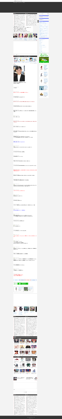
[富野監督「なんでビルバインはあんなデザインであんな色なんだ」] (28, 341)
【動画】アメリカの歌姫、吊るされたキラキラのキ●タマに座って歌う (20, 30)
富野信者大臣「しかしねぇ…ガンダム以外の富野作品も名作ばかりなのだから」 (16, 344)
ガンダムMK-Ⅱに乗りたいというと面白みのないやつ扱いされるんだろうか (33, 362)
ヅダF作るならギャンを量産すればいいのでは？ (22, 367)
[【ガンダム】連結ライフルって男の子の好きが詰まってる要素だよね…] (28, 359)
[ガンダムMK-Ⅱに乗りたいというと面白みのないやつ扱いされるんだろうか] (34, 359)
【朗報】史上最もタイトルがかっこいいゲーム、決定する (19, 26)
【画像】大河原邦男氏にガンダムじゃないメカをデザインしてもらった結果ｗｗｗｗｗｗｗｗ (28, 355)
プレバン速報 (40, 51)
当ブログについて (20, 2)
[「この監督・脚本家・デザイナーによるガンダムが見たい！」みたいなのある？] (22, 359)
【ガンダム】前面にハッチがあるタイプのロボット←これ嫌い (28, 373)
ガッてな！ (40, 44)
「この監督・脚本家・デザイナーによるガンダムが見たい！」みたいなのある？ (22, 362)
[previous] (14, 37)
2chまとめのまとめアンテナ (42, 39)
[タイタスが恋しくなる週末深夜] (34, 365)
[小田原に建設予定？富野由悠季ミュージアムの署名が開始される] (22, 346)
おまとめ (40, 43)
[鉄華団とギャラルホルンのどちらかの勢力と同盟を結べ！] (16, 370)
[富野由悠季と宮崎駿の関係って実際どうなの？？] (22, 341)
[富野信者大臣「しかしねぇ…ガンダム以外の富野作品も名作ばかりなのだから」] (16, 341)
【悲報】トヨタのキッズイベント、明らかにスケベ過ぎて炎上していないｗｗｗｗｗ (22, 31)
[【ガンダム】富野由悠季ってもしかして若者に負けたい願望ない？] (34, 280)
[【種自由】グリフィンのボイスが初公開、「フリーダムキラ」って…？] (34, 346)
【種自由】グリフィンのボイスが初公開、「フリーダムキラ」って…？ (33, 349)
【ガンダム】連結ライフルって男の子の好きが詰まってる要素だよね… (28, 362)
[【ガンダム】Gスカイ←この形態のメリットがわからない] (16, 359)
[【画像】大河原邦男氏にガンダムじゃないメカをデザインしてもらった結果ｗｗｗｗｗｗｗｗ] (28, 352)
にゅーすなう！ (40, 48)
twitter (24, 2)
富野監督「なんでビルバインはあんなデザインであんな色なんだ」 (28, 343)
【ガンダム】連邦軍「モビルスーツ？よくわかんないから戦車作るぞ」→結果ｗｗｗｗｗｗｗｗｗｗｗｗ (16, 368)
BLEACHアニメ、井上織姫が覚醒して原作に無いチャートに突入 (20, 29)
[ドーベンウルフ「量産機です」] (28, 365)
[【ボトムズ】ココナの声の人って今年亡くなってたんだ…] (34, 341)
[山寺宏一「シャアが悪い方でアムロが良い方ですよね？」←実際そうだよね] (22, 352)
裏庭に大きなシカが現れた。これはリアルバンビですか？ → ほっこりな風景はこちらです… (22, 27)
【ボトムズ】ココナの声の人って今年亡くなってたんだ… (33, 343)
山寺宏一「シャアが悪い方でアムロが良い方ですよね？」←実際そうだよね (22, 355)
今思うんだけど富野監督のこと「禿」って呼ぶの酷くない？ (33, 355)
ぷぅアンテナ (40, 50)
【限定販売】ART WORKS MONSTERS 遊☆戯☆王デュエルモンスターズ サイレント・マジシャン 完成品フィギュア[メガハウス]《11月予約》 (46, 87)
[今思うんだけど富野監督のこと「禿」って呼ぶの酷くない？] (34, 352)
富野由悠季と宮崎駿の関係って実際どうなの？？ (22, 343)
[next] (36, 37)
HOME (15, 2)
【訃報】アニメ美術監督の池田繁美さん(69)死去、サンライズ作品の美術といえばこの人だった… (28, 349)
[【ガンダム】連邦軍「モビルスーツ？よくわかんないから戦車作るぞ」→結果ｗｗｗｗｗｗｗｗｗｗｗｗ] (16, 365)
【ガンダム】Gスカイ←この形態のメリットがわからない (16, 362)
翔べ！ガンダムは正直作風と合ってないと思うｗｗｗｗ (22, 373)
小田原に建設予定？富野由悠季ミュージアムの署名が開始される (22, 349)
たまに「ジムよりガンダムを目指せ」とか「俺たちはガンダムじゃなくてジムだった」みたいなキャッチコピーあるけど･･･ (33, 374)
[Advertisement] (31, 8)
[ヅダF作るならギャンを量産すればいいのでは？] (22, 365)
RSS (17, 2)
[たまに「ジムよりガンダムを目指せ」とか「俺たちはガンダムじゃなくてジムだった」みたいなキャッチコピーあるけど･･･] (34, 370)
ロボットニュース (18, 1)
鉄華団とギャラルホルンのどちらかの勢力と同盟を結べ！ (16, 373)
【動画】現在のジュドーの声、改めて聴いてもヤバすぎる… (16, 355)
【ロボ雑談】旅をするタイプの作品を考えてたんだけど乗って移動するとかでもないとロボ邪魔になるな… (43, 33)
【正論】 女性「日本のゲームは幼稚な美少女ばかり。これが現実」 (20, 28)
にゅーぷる (40, 49)
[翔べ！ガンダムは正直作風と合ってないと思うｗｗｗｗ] (22, 370)
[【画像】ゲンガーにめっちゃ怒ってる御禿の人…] (16, 346)
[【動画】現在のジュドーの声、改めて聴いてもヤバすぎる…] (16, 352)
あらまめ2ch (40, 42)
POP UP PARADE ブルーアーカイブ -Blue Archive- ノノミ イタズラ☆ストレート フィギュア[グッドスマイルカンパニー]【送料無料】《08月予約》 (46, 80)
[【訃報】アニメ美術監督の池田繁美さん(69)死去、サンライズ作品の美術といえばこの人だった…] (28, 346)
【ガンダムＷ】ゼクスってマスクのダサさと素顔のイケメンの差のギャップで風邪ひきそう (43, 27)
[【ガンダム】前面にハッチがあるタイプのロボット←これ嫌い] (28, 370)
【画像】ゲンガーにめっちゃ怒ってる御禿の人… (16, 348)
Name (14, 389)
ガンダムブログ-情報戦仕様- (42, 45)
